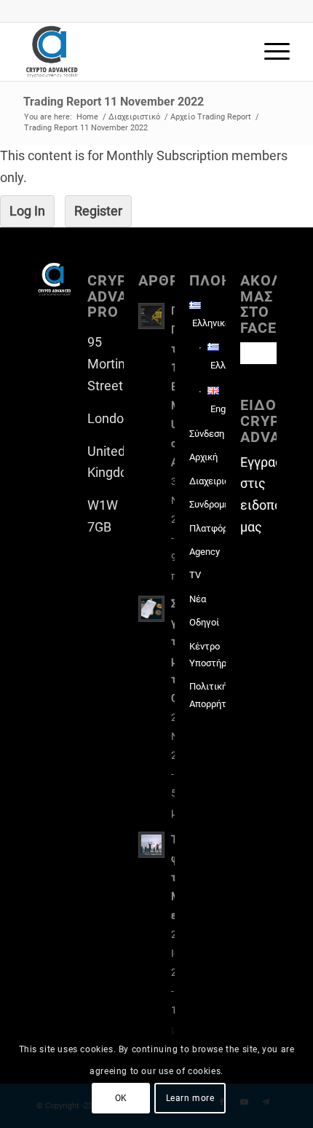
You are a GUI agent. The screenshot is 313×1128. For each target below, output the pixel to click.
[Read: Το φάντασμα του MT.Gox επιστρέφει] (151, 845)
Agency (204, 551)
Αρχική (203, 456)
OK (121, 1098)
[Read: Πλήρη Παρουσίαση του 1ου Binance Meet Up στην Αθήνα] (151, 316)
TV (195, 574)
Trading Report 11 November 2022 (113, 102)
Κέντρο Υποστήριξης (207, 654)
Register (98, 210)
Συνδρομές (207, 504)
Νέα (197, 598)
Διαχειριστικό (207, 481)
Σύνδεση (206, 433)
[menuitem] (270, 52)
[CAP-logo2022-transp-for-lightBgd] (129, 52)
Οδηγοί (204, 622)
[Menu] (270, 52)
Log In (27, 210)
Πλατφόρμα (207, 528)
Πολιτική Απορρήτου (207, 695)
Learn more (190, 1098)
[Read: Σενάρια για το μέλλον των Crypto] (151, 609)
